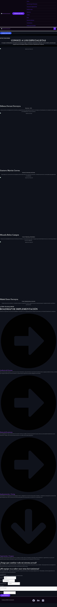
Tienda (28, 14)
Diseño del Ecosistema (6, 432)
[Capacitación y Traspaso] (28, 554)
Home (28, 1)
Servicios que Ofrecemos (32, 4)
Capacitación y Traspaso (7, 556)
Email (1, 580)
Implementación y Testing (7, 494)
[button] (18, 13)
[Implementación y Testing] (28, 492)
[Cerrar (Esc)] (12, 604)
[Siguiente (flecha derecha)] (5, 606)
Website (2, 592)
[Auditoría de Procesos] (28, 368)
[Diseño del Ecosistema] (28, 430)
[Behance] (38, 600)
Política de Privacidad (31, 25)
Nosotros (29, 12)
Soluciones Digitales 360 (32, 6)
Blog (28, 17)
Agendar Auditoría (5, 33)
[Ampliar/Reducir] (1, 604)
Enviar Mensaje (5, 595)
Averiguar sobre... (4, 583)
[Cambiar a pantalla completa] (5, 604)
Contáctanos (29, 22)
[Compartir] (8, 604)
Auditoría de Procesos (6, 370)
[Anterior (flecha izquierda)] (1, 606)
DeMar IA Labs (30, 9)
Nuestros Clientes (30, 20)
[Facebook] (33, 600)
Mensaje (2, 585)
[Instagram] (43, 600)
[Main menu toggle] (55, 29)
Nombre (2, 577)
